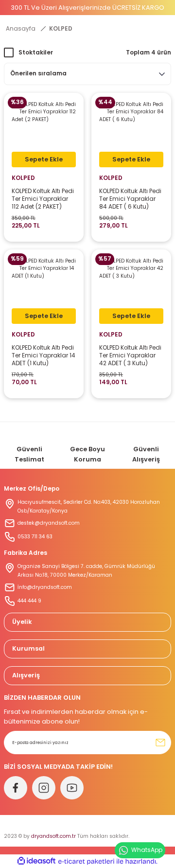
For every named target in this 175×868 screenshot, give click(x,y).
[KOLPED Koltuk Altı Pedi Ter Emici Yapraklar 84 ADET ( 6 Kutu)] (131, 133)
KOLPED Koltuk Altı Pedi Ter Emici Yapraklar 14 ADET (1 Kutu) (43, 355)
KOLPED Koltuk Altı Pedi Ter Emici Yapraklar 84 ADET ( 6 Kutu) (130, 199)
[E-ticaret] (86, 861)
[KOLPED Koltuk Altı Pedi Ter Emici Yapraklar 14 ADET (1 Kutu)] (44, 289)
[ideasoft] (36, 861)
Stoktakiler (35, 52)
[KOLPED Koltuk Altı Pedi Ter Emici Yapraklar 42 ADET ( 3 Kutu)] (131, 289)
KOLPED (60, 29)
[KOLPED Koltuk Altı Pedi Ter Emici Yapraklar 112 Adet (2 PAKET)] (44, 133)
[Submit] (160, 742)
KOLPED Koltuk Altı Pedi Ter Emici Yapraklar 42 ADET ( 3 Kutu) (130, 355)
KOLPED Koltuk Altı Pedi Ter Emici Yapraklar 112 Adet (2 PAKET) (43, 199)
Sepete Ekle (44, 159)
